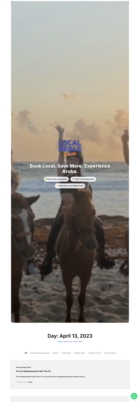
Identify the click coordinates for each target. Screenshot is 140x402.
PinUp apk (66, 353)
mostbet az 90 (94, 353)
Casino (55, 353)
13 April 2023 (21, 382)
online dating (109, 353)
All (26, 353)
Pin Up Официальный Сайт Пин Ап (33, 371)
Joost (30, 382)
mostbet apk (79, 353)
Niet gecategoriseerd (40, 353)
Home (60, 341)
